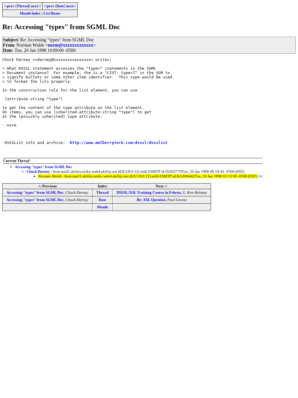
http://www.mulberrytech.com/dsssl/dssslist (119, 142)
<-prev (9, 6)
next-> (36, 6)
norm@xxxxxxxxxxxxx (70, 45)
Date (60, 6)
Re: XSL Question (151, 200)
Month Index (30, 13)
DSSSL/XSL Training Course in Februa (149, 192)
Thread (23, 6)
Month (102, 207)
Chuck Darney (38, 171)
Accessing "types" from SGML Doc (43, 167)
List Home (52, 13)
